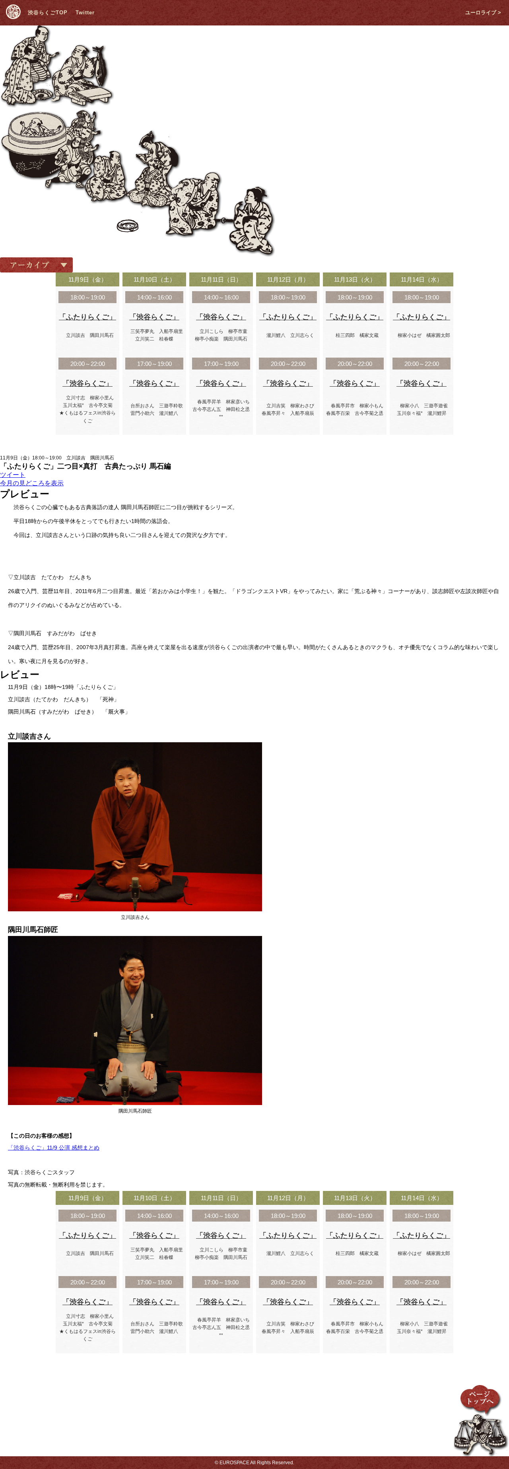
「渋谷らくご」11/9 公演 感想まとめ (53, 1147)
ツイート (12, 474)
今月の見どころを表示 (32, 483)
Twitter (85, 13)
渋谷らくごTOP (48, 13)
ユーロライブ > (483, 13)
